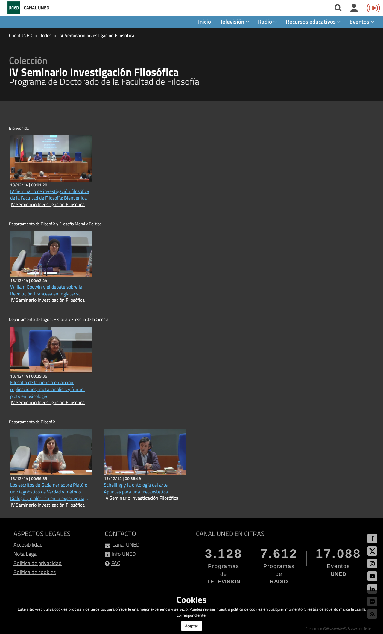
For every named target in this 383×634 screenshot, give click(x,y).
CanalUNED (20, 35)
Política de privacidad (37, 563)
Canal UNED (126, 545)
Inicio (204, 21)
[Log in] (354, 8)
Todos (45, 35)
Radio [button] (265, 21)
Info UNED (124, 554)
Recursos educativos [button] (311, 21)
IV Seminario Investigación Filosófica (96, 35)
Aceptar (191, 626)
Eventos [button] (359, 21)
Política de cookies (34, 572)
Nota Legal (25, 554)
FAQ (116, 563)
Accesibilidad (28, 545)
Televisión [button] (232, 21)
